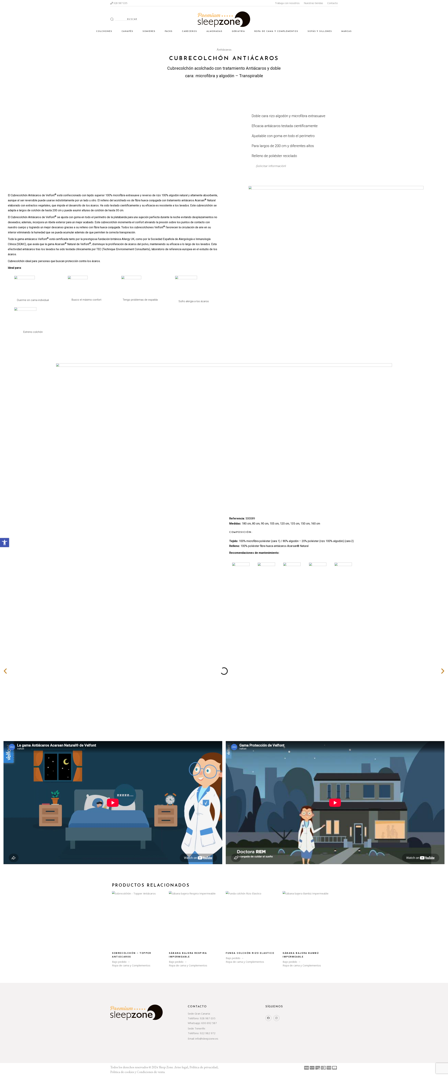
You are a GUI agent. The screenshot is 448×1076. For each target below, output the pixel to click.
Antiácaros (224, 49)
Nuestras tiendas (313, 3)
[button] (4, 542)
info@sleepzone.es (206, 1038)
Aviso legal (181, 1067)
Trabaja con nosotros (287, 3)
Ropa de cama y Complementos (131, 965)
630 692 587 (209, 1023)
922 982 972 (207, 1033)
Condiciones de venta (151, 1072)
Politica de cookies (122, 1072)
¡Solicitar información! (271, 166)
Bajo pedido (119, 961)
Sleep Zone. (166, 1067)
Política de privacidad (204, 1067)
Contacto (332, 3)
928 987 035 (120, 3)
